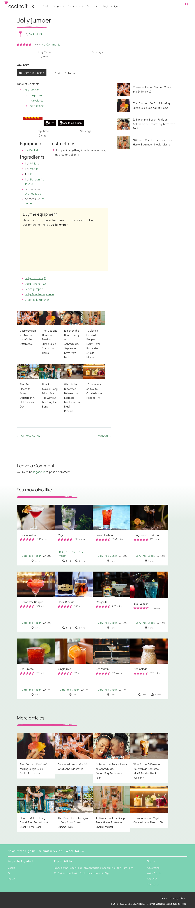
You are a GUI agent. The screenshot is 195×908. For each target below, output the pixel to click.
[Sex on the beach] (112, 535)
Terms (164, 898)
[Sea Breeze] (36, 669)
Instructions (36, 106)
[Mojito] (74, 535)
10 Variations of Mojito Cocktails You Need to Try (81, 873)
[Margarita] (112, 602)
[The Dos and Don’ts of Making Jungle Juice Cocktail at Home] (50, 334)
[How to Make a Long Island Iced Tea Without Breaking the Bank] (50, 388)
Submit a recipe (50, 851)
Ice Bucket (31, 150)
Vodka (34, 169)
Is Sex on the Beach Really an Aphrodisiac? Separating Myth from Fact (93, 867)
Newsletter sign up (22, 851)
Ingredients (36, 100)
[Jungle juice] (74, 669)
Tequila (11, 878)
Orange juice (33, 193)
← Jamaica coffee (28, 435)
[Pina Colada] (149, 669)
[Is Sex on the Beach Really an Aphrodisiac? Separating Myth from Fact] (72, 336)
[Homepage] (19, 5)
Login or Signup (112, 6)
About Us (92, 6)
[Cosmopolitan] (36, 535)
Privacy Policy (177, 898)
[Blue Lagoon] (149, 602)
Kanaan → (104, 435)
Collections (74, 6)
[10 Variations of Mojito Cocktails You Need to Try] (94, 383)
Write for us (75, 851)
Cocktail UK (35, 34)
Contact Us (153, 884)
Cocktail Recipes (52, 6)
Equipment (36, 95)
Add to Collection (65, 73)
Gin (32, 174)
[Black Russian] (74, 602)
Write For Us (154, 873)
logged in (39, 472)
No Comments (51, 44)
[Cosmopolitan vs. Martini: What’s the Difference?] (28, 330)
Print (51, 122)
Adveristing (153, 867)
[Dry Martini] (112, 669)
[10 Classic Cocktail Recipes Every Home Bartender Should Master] (94, 336)
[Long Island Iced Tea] (149, 535)
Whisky (34, 163)
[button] (18, 44)
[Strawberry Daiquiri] (36, 602)
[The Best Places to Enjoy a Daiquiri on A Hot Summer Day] (28, 388)
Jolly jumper (31, 90)
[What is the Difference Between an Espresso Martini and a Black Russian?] (72, 390)
